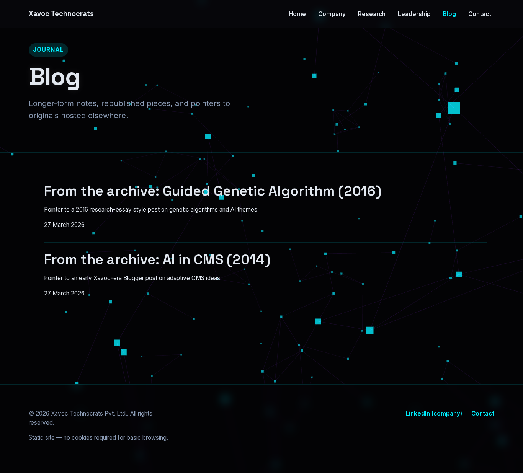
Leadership (414, 14)
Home (297, 14)
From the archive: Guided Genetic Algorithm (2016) (212, 191)
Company (332, 14)
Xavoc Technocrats (61, 13)
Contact (479, 14)
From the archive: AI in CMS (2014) (157, 259)
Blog (449, 14)
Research (372, 14)
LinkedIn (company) (433, 413)
